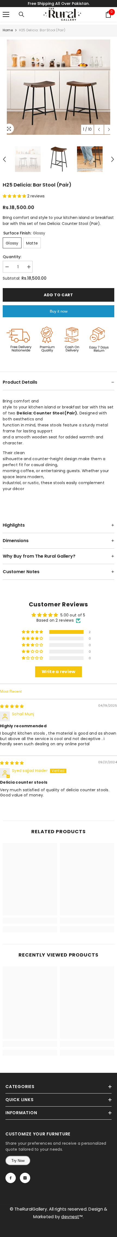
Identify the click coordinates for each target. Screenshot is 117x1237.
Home (8, 30)
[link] (30, 921)
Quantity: (12, 256)
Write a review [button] (59, 671)
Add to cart (57, 295)
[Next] (109, 129)
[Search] (21, 14)
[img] (12, 706)
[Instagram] (25, 1178)
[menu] (6, 14)
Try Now (17, 1161)
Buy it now (58, 311)
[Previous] (99, 129)
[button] (15, 196)
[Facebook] (10, 1178)
